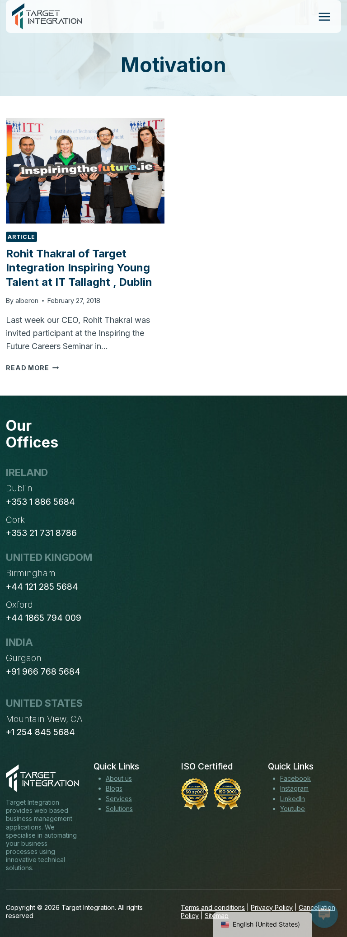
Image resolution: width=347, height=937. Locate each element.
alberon (26, 300)
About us (119, 778)
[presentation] (85, 171)
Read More (32, 368)
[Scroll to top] (323, 897)
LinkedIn (292, 798)
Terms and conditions (213, 907)
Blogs (114, 788)
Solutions (119, 808)
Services (119, 798)
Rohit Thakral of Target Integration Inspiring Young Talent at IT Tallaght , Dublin (79, 267)
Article (21, 236)
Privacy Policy (272, 907)
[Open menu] (324, 16)
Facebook (295, 778)
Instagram (294, 788)
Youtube (292, 808)
